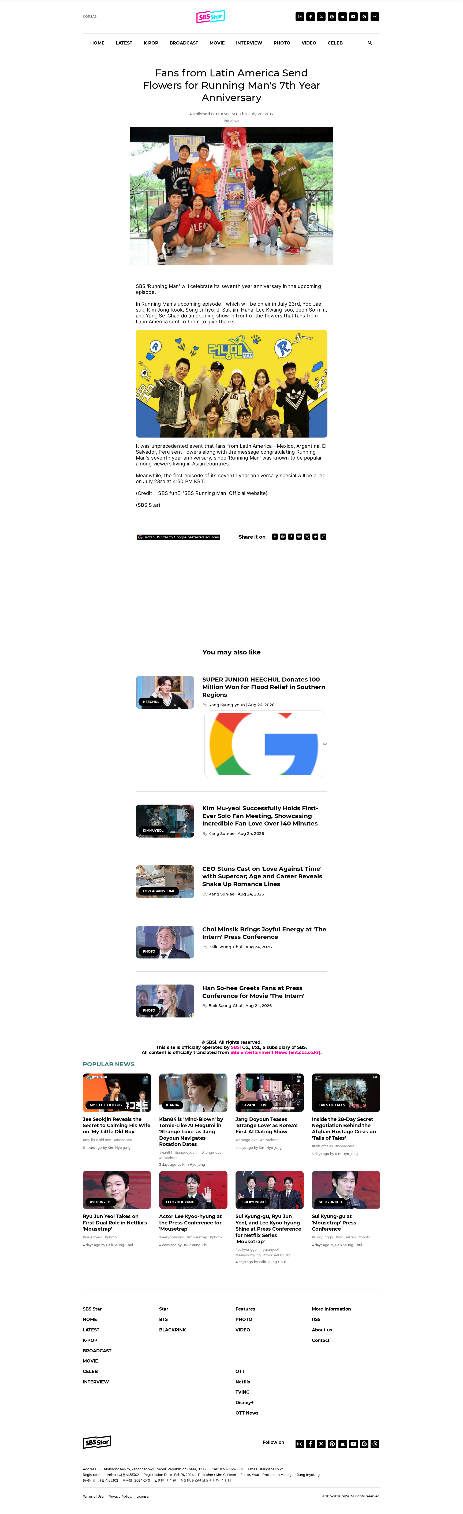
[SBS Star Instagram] (300, 16)
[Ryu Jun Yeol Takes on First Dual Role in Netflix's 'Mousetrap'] (117, 1190)
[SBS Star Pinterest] (332, 16)
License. (142, 1496)
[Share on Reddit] (315, 537)
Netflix (243, 1382)
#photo (111, 1237)
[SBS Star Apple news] (342, 16)
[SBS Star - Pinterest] (332, 1444)
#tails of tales (322, 1146)
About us (322, 1329)
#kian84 (165, 1152)
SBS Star (92, 1309)
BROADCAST (184, 43)
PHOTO (282, 43)
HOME (97, 43)
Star (163, 1309)
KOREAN (90, 16)
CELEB (335, 43)
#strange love (210, 1152)
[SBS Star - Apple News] (342, 1444)
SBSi (236, 1047)
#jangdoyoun (186, 1152)
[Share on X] (307, 537)
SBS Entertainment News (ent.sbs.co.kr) (275, 1052)
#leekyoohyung (171, 1237)
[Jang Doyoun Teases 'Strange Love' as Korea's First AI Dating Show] (270, 1093)
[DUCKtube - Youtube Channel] (353, 1444)
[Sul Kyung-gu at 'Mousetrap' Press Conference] (346, 1190)
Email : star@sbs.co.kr (265, 1469)
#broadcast (123, 1140)
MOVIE (217, 43)
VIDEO (309, 43)
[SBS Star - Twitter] (321, 1444)
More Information (331, 1309)
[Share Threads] (299, 537)
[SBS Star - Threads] (375, 16)
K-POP (151, 43)
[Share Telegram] (291, 537)
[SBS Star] (97, 1442)
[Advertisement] (231, 610)
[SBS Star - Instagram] (300, 1444)
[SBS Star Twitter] (321, 16)
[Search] (370, 43)
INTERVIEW (249, 43)
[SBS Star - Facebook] (310, 1444)
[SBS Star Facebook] (310, 16)
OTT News (247, 1413)
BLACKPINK (172, 1329)
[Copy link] (323, 537)
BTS (163, 1319)
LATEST (124, 43)
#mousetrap (197, 1237)
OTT (240, 1371)
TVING (242, 1392)
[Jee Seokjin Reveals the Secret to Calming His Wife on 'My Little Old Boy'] (117, 1093)
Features (245, 1309)
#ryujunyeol (92, 1237)
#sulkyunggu (246, 1250)
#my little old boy (97, 1140)
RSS (316, 1319)
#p (288, 1255)
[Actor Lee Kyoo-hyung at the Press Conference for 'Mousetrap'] (193, 1190)
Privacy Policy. (120, 1496)
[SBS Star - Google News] (364, 16)
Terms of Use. (93, 1496)
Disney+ (245, 1402)
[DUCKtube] (353, 16)
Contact (321, 1340)
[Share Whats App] (283, 537)
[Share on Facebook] (275, 537)
